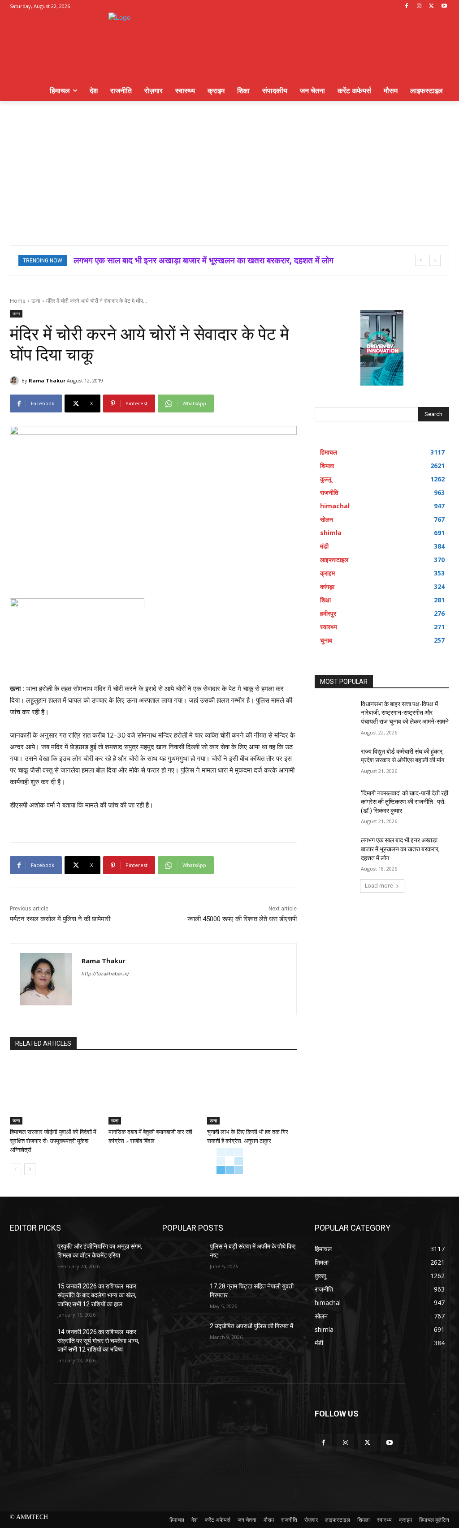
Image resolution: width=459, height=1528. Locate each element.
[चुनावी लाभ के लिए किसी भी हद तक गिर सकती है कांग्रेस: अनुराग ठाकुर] (252, 1093)
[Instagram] (419, 6)
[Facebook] (407, 6)
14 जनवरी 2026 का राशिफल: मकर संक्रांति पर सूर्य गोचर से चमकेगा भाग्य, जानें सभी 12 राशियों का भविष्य (98, 1340)
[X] (431, 6)
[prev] (420, 260)
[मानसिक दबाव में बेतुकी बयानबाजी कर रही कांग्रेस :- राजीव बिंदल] (153, 1093)
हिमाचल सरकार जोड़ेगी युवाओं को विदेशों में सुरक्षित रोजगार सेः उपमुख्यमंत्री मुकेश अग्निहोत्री (53, 1141)
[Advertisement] (229, 168)
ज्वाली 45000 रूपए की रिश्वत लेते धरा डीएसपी (242, 919)
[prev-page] (15, 1169)
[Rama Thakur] (16, 380)
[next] (435, 260)
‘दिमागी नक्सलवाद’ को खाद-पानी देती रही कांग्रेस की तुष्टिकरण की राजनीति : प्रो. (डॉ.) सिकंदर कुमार (404, 802)
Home (18, 301)
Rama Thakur (47, 380)
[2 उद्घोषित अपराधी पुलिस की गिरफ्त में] (182, 1336)
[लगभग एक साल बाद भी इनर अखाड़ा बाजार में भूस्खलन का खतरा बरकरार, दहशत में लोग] (335, 850)
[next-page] (29, 1169)
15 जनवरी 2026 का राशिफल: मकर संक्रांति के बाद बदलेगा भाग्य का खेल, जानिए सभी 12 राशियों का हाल (96, 1295)
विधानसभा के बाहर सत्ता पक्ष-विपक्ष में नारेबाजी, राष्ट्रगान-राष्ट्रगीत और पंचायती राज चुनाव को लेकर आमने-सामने (405, 712)
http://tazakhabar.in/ (105, 973)
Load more (379, 885)
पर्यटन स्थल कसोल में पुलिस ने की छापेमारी (60, 919)
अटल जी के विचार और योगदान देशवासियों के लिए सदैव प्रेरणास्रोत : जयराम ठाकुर (196, 260)
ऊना (35, 301)
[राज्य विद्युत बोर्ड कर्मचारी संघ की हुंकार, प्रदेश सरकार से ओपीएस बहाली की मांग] (335, 761)
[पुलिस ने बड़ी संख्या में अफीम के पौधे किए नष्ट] (182, 1256)
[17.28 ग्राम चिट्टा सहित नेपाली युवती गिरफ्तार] (182, 1296)
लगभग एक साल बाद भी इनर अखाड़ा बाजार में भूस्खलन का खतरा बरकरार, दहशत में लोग (400, 849)
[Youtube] (444, 6)
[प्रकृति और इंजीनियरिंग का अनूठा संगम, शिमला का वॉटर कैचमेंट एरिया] (30, 1256)
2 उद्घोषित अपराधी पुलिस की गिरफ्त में (251, 1326)
